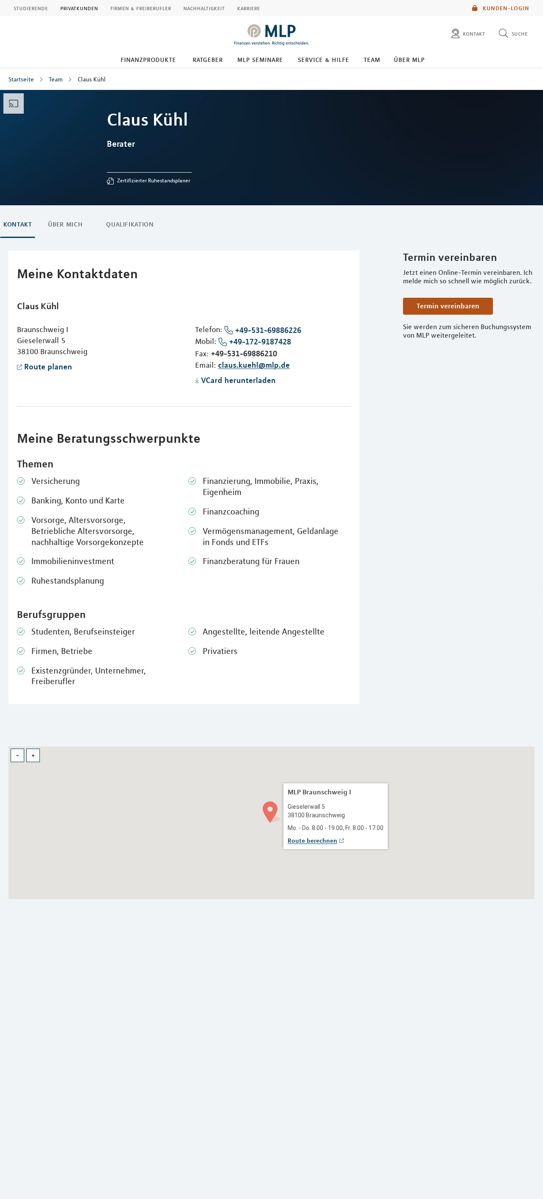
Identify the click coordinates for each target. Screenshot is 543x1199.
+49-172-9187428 (260, 341)
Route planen (48, 366)
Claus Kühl (92, 79)
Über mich (65, 224)
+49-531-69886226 (268, 330)
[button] (271, 811)
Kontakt (17, 224)
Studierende (31, 8)
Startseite (21, 79)
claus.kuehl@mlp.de (254, 364)
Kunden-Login (505, 8)
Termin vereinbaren (448, 306)
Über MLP (409, 59)
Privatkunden (79, 8)
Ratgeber (208, 59)
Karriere (248, 8)
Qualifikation (130, 224)
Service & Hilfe (323, 59)
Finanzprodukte (148, 59)
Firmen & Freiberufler (140, 8)
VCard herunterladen (238, 380)
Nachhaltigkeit (204, 8)
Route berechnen (312, 840)
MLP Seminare (260, 59)
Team (372, 59)
